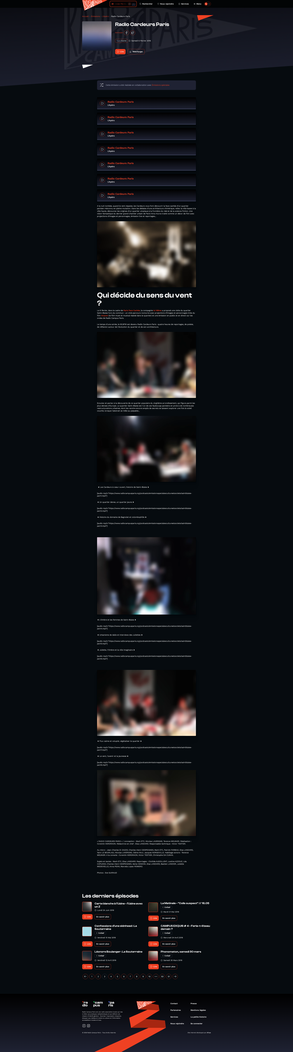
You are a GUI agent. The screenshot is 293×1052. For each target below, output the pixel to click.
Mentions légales (198, 1010)
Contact (174, 1003)
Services (185, 4)
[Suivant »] (175, 976)
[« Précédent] (85, 976)
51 (169, 976)
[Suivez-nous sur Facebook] (84, 1026)
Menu (198, 4)
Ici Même (157, 310)
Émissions (95, 16)
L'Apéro (105, 16)
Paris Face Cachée (131, 310)
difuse (209, 1032)
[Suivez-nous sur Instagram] (88, 1026)
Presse (194, 1003)
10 (149, 976)
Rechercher (147, 4)
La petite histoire (198, 1017)
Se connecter (196, 1023)
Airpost (104, 316)
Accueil (85, 16)
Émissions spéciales (160, 85)
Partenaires (175, 1010)
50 (162, 976)
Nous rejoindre (167, 4)
